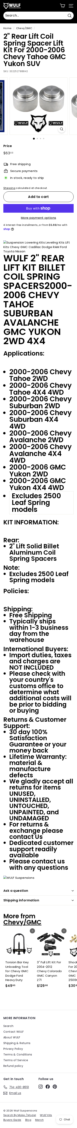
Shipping (9, 188)
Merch (39, 1120)
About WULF (11, 1037)
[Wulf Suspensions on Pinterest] (55, 1086)
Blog (28, 1120)
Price (7, 146)
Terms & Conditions (17, 1054)
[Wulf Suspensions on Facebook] (48, 1086)
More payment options (38, 218)
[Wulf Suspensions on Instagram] (40, 1086)
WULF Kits (46, 1115)
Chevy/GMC (24, 28)
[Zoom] (61, 129)
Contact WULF (13, 1032)
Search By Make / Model (19, 1115)
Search (8, 1026)
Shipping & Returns (17, 1043)
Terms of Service (15, 1060)
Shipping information (21, 900)
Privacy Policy (13, 1049)
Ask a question (15, 890)
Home (7, 28)
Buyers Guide (12, 1120)
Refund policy (13, 1066)
